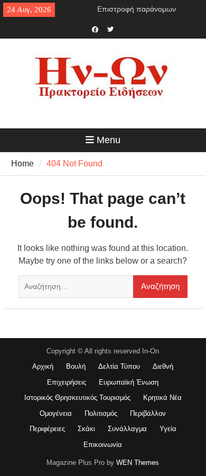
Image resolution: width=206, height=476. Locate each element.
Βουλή (76, 366)
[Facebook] (95, 28)
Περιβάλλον (148, 413)
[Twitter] (110, 28)
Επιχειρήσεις (66, 382)
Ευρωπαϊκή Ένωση (128, 382)
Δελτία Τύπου (119, 366)
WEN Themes (137, 462)
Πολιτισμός (101, 413)
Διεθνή (163, 366)
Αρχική (42, 366)
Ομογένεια (56, 413)
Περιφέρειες (47, 429)
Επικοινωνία (102, 445)
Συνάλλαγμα (127, 429)
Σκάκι (86, 429)
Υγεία (168, 429)
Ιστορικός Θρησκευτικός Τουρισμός (77, 398)
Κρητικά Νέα (162, 398)
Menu (108, 140)
